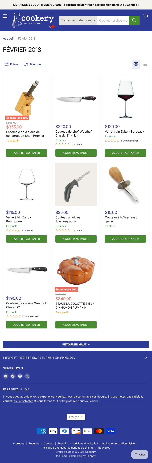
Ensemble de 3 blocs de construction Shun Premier (25, 134)
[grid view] (136, 64)
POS (58, 455)
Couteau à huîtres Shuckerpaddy (67, 219)
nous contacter (23, 401)
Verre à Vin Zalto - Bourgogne (18, 219)
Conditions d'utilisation (84, 443)
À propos (18, 443)
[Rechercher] (134, 20)
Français (74, 416)
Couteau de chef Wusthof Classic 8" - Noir (73, 133)
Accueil (8, 38)
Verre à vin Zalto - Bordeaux (124, 131)
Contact (48, 443)
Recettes (34, 443)
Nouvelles (104, 447)
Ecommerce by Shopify (81, 455)
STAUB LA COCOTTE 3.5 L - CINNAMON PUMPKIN (75, 305)
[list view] (144, 64)
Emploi (62, 443)
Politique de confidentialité (118, 443)
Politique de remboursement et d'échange (68, 447)
